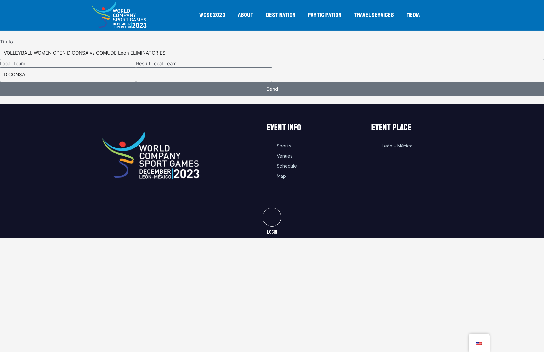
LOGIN (272, 232)
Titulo (6, 42)
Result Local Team (156, 63)
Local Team (12, 63)
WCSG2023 (212, 15)
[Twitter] (272, 217)
